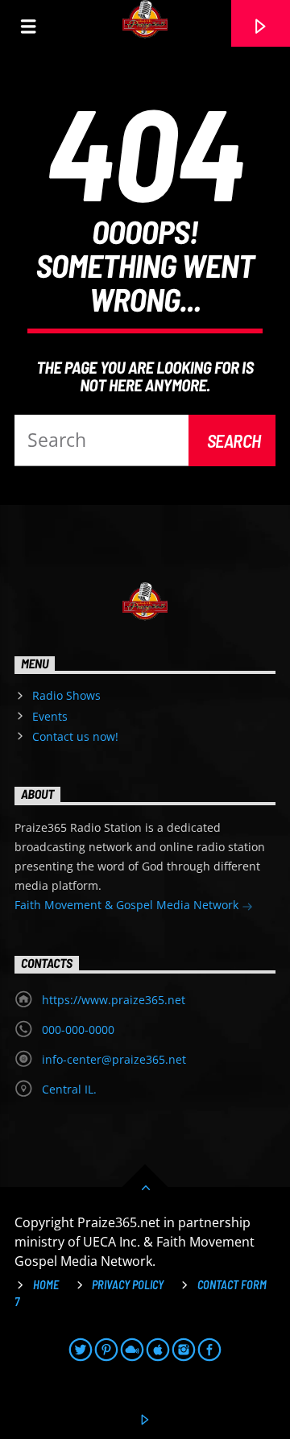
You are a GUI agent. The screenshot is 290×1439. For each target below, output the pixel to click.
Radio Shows (66, 695)
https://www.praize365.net (113, 999)
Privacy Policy (128, 1285)
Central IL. (69, 1089)
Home (46, 1285)
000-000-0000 (78, 1029)
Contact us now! (75, 736)
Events (50, 716)
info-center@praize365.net (114, 1059)
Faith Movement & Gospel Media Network (128, 904)
